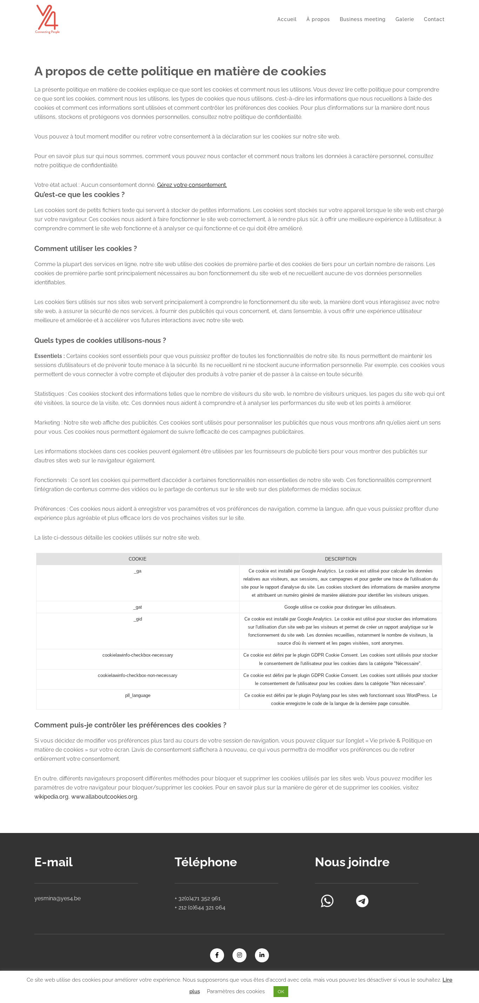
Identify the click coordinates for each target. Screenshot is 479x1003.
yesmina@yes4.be (57, 898)
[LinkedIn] (262, 955)
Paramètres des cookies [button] (236, 991)
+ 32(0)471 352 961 (198, 898)
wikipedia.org (51, 796)
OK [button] (281, 991)
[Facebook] (217, 955)
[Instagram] (239, 955)
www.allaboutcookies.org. (104, 796)
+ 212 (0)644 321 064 (200, 907)
